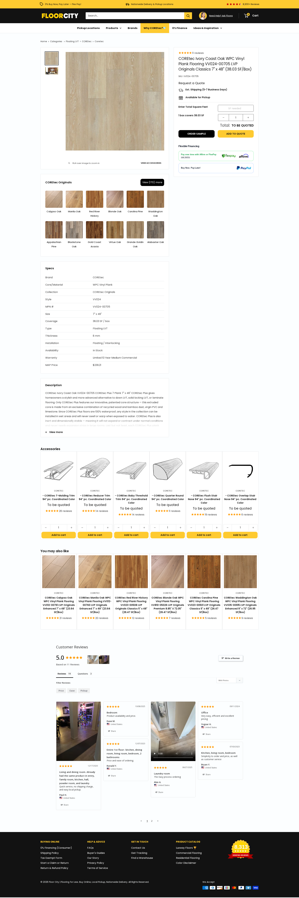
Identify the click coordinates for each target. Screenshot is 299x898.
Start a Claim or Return (54, 863)
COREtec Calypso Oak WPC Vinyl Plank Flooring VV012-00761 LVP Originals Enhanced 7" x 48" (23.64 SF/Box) (59, 605)
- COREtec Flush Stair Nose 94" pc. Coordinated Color (204, 499)
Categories (56, 41)
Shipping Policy (49, 853)
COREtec (87, 41)
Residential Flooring (188, 858)
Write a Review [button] (232, 658)
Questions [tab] (83, 673)
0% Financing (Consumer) (56, 848)
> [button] (158, 820)
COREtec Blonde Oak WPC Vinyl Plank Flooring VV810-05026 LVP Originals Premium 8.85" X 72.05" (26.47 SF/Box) (167, 605)
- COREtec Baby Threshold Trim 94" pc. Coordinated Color (131, 499)
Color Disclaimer (186, 863)
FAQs (90, 848)
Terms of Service (97, 868)
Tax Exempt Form (51, 858)
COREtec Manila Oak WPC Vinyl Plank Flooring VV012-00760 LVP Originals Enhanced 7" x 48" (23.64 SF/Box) (94, 605)
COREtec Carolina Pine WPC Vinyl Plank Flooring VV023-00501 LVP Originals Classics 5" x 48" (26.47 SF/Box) (204, 605)
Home (43, 41)
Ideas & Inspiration (206, 28)
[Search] (188, 15)
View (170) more (152, 182)
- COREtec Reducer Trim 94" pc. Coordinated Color (95, 497)
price (61, 690)
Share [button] (66, 805)
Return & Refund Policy (54, 868)
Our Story (93, 858)
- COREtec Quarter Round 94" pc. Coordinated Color (168, 497)
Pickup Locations (88, 28)
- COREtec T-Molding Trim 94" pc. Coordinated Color (59, 497)
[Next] (258, 495)
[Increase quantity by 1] (248, 117)
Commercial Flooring (189, 853)
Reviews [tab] (62, 673)
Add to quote (235, 134)
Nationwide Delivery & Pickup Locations (152, 4)
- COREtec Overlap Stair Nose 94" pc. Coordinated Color (240, 499)
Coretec (99, 41)
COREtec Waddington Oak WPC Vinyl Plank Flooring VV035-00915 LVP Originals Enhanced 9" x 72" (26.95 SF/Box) (240, 605)
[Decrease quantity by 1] (223, 117)
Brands (132, 28)
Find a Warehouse (142, 858)
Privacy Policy (95, 863)
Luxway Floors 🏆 (186, 848)
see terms (185, 157)
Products (112, 28)
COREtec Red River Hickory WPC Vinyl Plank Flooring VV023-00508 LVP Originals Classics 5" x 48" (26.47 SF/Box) (131, 605)
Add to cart (59, 535)
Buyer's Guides (96, 853)
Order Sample (196, 134)
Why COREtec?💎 (155, 28)
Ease (72, 690)
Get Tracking (139, 853)
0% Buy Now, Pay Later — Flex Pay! (63, 4)
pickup (84, 690)
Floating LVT (72, 41)
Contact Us (138, 848)
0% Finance (179, 28)
